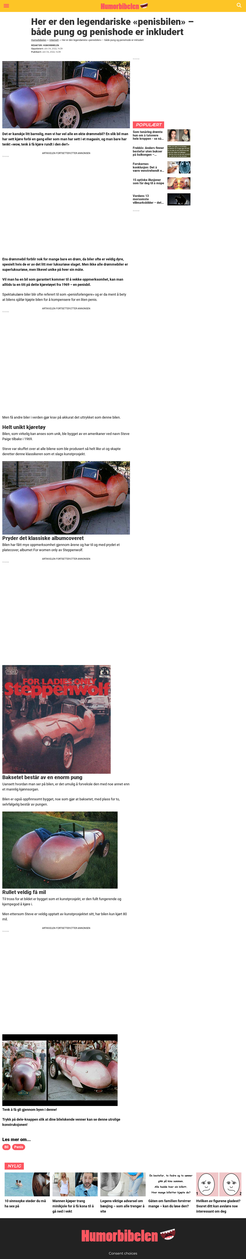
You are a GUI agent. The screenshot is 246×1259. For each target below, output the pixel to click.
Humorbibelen (38, 40)
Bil (6, 1147)
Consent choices (123, 1253)
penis (18, 1147)
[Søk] (239, 6)
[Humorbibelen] (121, 6)
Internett (54, 40)
